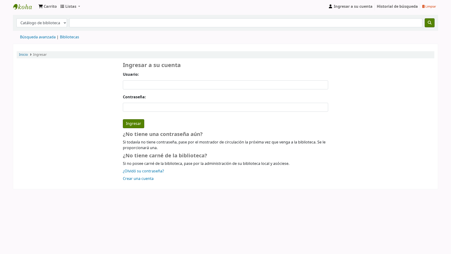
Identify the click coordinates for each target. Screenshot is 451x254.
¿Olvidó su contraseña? (143, 171)
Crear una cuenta (138, 179)
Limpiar (430, 6)
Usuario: (131, 74)
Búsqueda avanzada (38, 37)
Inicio (23, 54)
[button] (48, 6)
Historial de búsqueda (397, 6)
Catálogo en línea (25, 6)
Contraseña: (134, 97)
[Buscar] (430, 22)
